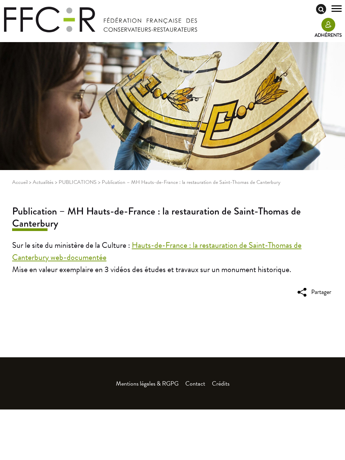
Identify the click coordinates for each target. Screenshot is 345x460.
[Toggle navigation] (337, 9)
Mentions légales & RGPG (147, 383)
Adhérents (328, 35)
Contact (195, 383)
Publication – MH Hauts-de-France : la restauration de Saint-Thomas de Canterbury (156, 217)
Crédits (220, 383)
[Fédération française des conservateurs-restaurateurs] (100, 19)
